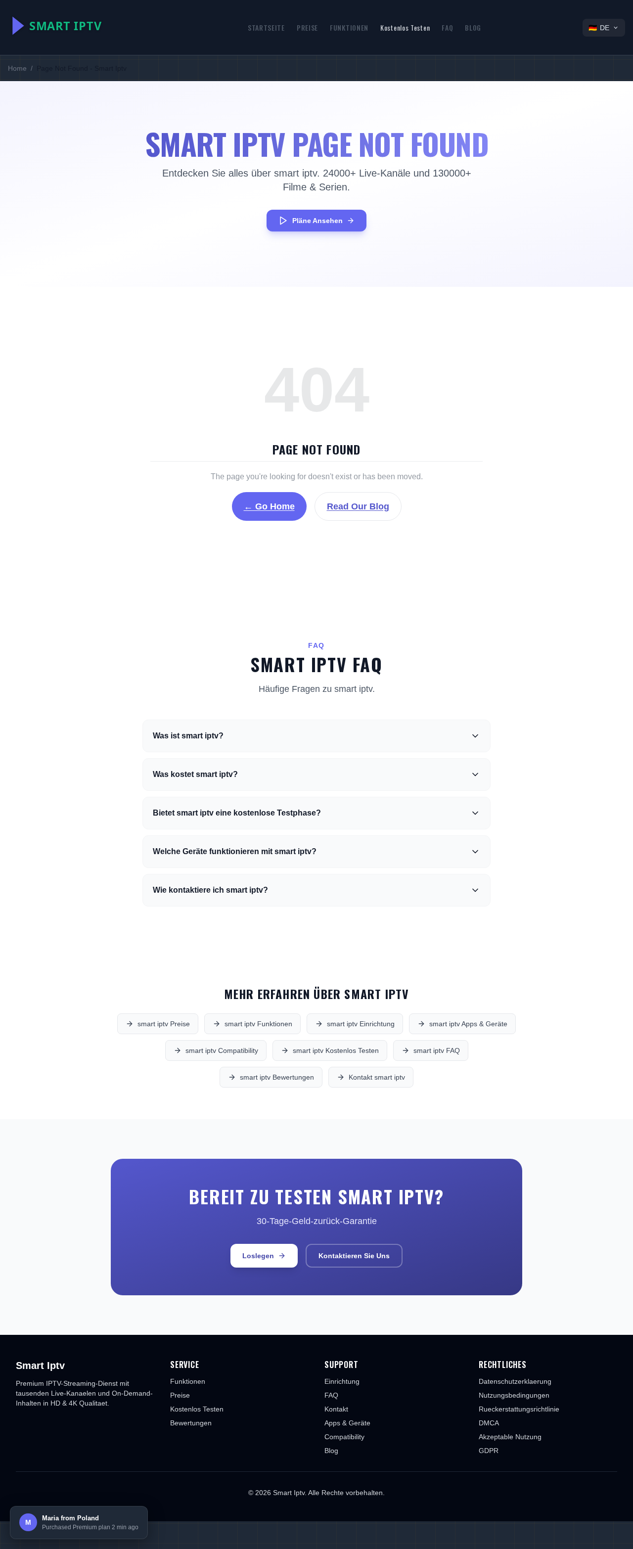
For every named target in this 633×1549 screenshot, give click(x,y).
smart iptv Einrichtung (361, 1024)
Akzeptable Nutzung (510, 1437)
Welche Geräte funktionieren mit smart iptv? (234, 851)
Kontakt (336, 1409)
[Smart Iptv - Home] (77, 26)
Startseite (266, 28)
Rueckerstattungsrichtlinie (519, 1409)
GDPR (488, 1451)
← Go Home (269, 506)
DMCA (489, 1423)
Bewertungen (191, 1423)
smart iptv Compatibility (221, 1050)
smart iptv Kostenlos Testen (336, 1050)
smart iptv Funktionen (258, 1024)
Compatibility (344, 1437)
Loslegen (258, 1256)
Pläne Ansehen (317, 221)
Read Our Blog (358, 506)
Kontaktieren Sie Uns (354, 1256)
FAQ (447, 28)
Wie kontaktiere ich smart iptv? (210, 890)
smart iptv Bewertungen (277, 1077)
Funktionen (349, 28)
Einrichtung (342, 1381)
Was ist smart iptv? (188, 735)
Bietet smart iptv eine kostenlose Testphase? (237, 813)
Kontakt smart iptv (377, 1077)
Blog (473, 28)
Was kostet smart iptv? (195, 774)
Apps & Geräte (347, 1423)
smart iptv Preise (163, 1024)
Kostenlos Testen (405, 28)
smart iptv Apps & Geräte (468, 1024)
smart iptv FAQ (436, 1050)
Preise (307, 28)
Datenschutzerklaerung (515, 1381)
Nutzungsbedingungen (514, 1395)
